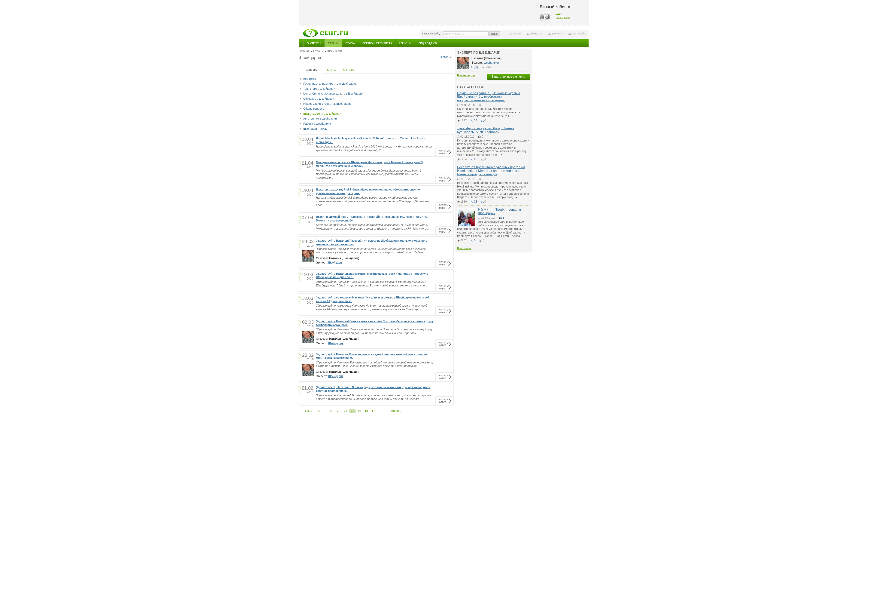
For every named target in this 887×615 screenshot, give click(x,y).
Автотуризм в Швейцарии (320, 118)
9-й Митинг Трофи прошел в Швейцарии (499, 211)
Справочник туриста (377, 43)
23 (331, 411)
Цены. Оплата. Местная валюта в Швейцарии (333, 93)
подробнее (512, 116)
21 (345, 411)
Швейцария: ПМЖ (315, 128)
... (325, 411)
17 (373, 411)
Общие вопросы (314, 108)
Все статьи (464, 248)
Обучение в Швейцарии (318, 98)
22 (338, 411)
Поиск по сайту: (431, 33)
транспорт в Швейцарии (319, 88)
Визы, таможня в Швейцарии (322, 113)
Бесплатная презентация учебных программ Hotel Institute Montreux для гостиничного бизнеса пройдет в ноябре (491, 170)
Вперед (396, 410)
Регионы (405, 43)
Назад (308, 410)
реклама (557, 33)
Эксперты (314, 43)
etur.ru (517, 33)
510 (476, 67)
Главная (304, 51)
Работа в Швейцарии (317, 123)
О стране (446, 57)
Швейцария (335, 262)
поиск (494, 33)
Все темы (309, 78)
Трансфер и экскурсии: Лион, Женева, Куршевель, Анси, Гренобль (486, 129)
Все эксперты (466, 75)
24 (475, 120)
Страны (333, 43)
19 (359, 411)
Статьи (350, 43)
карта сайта (579, 33)
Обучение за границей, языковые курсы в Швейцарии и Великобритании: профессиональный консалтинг (488, 96)
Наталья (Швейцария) (486, 58)
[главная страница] (325, 33)
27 (319, 411)
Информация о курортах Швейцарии (327, 103)
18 (366, 411)
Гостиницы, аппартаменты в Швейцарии (330, 83)
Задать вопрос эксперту (509, 76)
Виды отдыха (428, 43)
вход (558, 13)
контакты (536, 33)
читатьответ (443, 152)
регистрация (563, 17)
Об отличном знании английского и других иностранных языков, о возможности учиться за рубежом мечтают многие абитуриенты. (488, 112)
